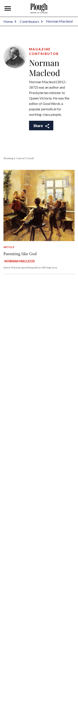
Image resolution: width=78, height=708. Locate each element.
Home (8, 21)
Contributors (29, 21)
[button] (7, 8)
